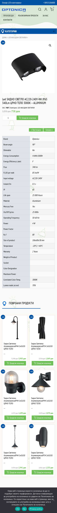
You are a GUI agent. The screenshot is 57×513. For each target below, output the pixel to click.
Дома (4, 37)
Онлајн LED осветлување (11, 2)
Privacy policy (36, 509)
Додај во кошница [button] (17, 363)
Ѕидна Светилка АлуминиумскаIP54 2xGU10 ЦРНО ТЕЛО (41, 346)
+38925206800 (49, 2)
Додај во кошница (29, 117)
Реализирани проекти (28, 15)
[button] (50, 45)
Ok (17, 509)
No (24, 509)
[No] (53, 500)
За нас (45, 15)
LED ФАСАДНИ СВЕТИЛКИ (17, 37)
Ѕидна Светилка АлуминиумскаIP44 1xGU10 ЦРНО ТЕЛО (14, 346)
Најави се (46, 9)
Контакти (7, 19)
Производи (8, 15)
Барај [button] (40, 9)
